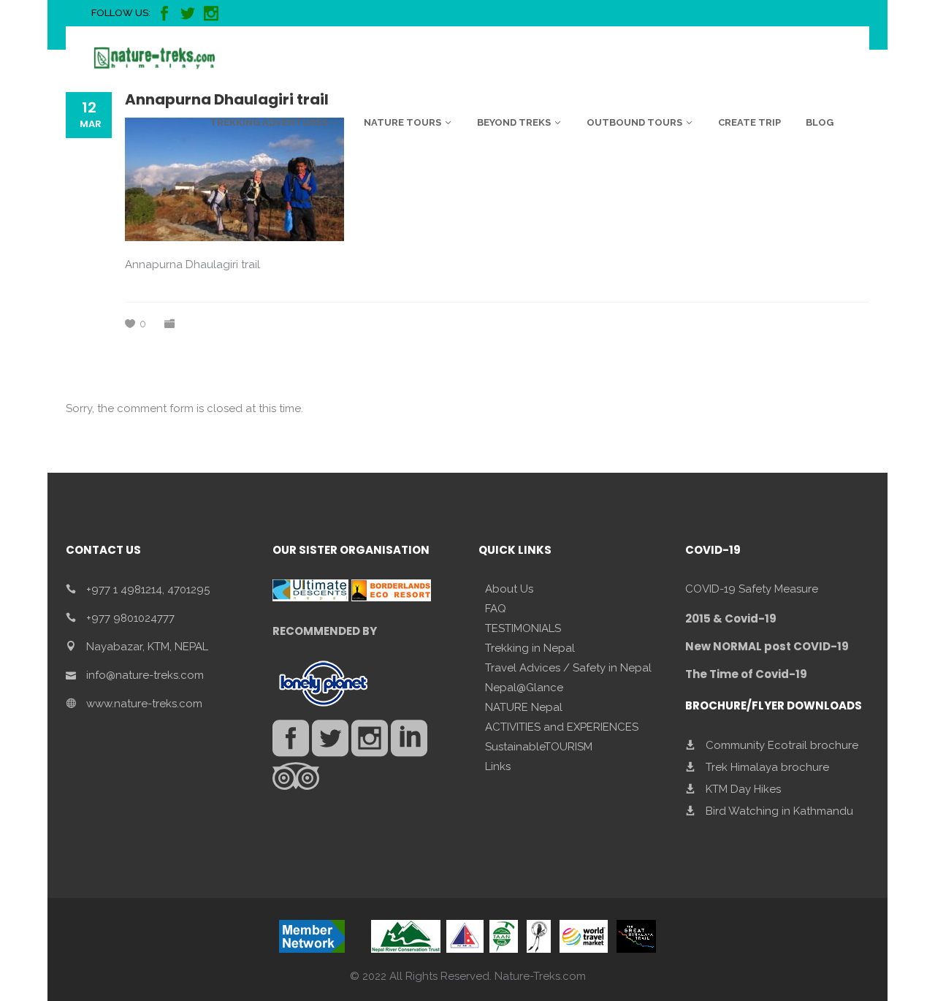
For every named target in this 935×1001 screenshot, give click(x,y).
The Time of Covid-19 (746, 674)
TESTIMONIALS (523, 628)
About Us (509, 588)
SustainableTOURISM (538, 746)
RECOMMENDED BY (324, 631)
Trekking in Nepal (530, 648)
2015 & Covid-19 (730, 618)
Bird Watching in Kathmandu (779, 811)
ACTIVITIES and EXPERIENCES (561, 727)
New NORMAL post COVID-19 (767, 646)
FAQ (495, 608)
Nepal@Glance (524, 687)
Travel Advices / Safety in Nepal (568, 667)
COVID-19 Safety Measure (751, 588)
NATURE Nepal (523, 707)
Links (498, 766)
